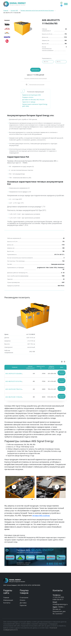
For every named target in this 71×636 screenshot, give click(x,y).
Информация (8, 600)
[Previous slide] (14, 487)
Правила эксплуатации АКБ (31, 95)
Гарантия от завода (28, 102)
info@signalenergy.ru (60, 604)
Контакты (6, 603)
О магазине (24, 598)
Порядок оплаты (27, 97)
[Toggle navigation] (66, 4)
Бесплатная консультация (36, 84)
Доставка (23, 603)
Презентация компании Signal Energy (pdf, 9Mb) (34, 105)
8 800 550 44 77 (58, 599)
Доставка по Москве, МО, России (33, 99)
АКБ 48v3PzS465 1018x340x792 (15, 397)
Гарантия (23, 605)
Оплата (22, 600)
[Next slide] (57, 487)
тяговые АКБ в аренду (41, 515)
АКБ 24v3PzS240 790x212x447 (14, 389)
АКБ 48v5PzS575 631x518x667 (14, 381)
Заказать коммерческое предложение (35, 78)
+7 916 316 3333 (58, 597)
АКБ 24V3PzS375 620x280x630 (14, 373)
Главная (6, 598)
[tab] (32, 499)
